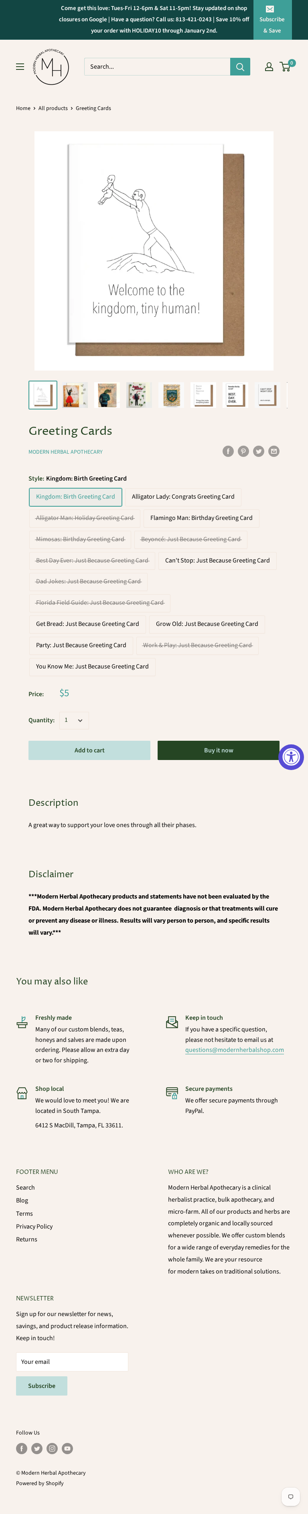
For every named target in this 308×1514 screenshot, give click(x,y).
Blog (22, 1200)
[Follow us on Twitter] (37, 1448)
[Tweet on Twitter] (258, 451)
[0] (285, 66)
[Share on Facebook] (228, 451)
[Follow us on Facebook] (21, 1448)
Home (23, 108)
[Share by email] (274, 451)
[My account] (269, 66)
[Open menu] (20, 66)
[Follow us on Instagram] (52, 1448)
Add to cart (90, 750)
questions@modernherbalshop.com (234, 1049)
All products (53, 108)
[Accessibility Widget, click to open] (291, 757)
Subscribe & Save (272, 25)
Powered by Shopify (40, 1483)
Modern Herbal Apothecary (65, 452)
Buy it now (218, 750)
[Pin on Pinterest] (243, 451)
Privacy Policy (34, 1226)
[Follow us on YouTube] (67, 1448)
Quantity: (41, 720)
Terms (24, 1213)
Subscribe (41, 1386)
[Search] (240, 66)
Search (25, 1187)
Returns (26, 1239)
